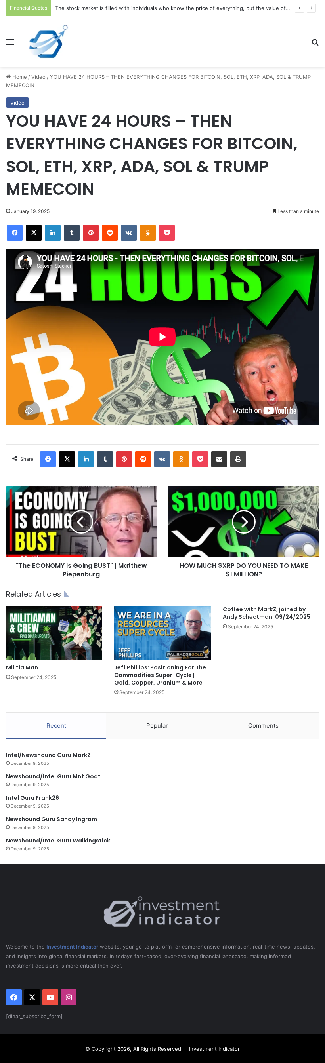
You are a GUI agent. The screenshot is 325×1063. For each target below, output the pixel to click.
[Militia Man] (54, 633)
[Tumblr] (72, 233)
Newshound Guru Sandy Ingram (51, 819)
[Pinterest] (91, 233)
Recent (56, 725)
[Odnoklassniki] (148, 233)
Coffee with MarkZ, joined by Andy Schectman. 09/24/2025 (266, 613)
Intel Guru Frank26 (32, 798)
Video (38, 77)
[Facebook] (15, 233)
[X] (34, 233)
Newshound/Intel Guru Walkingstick (58, 840)
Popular (157, 725)
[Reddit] (110, 233)
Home (19, 77)
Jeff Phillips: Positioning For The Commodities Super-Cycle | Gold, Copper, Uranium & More (160, 675)
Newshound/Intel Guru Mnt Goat (53, 776)
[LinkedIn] (53, 233)
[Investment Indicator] (49, 41)
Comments (263, 725)
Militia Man (22, 667)
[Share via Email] (219, 459)
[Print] (238, 459)
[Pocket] (167, 233)
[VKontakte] (129, 233)
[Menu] (10, 44)
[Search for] (315, 44)
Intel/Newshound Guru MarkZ (48, 755)
